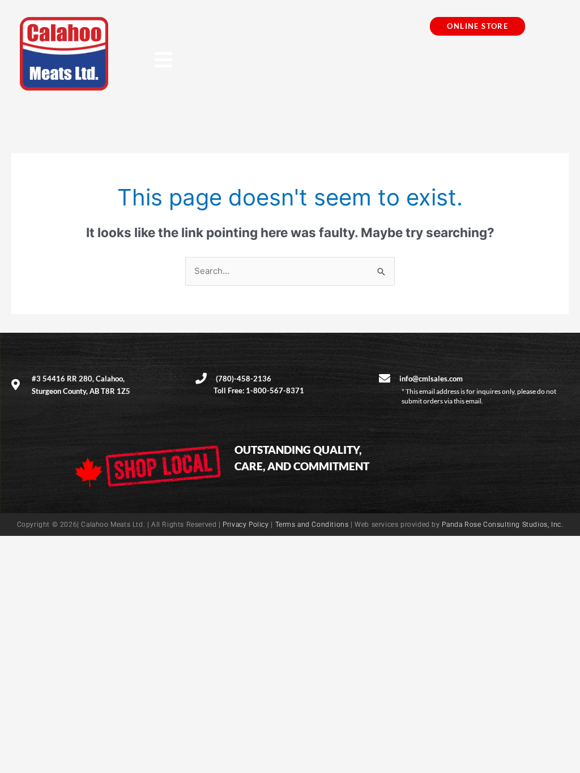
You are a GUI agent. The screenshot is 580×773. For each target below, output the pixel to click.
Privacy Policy (245, 525)
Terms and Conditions (312, 525)
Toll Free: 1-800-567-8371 (259, 390)
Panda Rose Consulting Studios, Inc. (502, 525)
